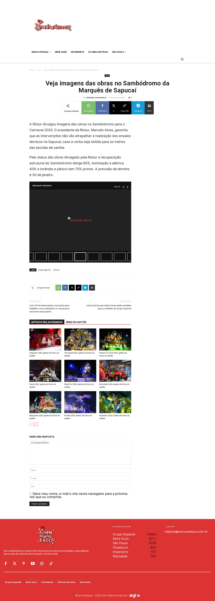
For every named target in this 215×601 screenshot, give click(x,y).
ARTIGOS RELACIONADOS (47, 322)
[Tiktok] (51, 564)
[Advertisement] (131, 22)
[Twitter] (15, 564)
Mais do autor (76, 322)
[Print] (92, 288)
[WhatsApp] (58, 288)
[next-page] (36, 424)
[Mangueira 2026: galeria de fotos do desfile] (45, 402)
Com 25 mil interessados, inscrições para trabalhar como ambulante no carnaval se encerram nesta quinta (49, 308)
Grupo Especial (44, 270)
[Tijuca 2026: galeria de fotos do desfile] (45, 371)
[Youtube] (33, 564)
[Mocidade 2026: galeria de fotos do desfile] (115, 371)
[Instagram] (42, 564)
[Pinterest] (24, 564)
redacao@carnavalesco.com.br (186, 531)
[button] (182, 59)
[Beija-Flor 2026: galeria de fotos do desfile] (80, 371)
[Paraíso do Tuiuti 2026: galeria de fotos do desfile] (115, 339)
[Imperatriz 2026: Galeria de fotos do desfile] (115, 402)
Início (31, 70)
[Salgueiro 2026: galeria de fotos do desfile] (45, 339)
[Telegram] (85, 288)
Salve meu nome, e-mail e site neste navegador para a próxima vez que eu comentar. (78, 495)
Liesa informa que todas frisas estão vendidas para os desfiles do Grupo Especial (108, 307)
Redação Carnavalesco (96, 97)
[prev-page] (31, 424)
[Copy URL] (78, 288)
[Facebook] (65, 288)
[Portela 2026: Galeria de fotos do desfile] (80, 402)
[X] (72, 288)
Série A (56, 270)
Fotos (39, 70)
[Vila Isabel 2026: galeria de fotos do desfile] (80, 339)
